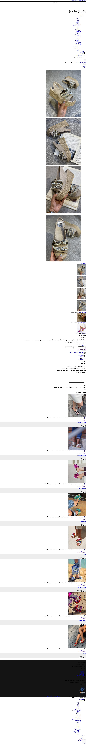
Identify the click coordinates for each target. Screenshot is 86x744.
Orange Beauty (82, 620)
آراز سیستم (49, 696)
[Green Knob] (77, 515)
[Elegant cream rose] (77, 449)
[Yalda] (77, 647)
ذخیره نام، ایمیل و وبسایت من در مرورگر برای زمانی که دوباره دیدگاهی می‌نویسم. (69, 387)
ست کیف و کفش (78, 43)
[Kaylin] (77, 548)
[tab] (80, 355)
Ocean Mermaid (82, 587)
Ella (78, 19)
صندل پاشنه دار (78, 24)
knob (82, 524)
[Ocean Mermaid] (77, 581)
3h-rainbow (83, 333)
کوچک (78, 39)
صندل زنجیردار (78, 32)
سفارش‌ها (82, 671)
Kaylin (84, 554)
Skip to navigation (74, 0)
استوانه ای (77, 40)
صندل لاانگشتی (78, 35)
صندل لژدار (79, 33)
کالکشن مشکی (78, 44)
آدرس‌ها (82, 673)
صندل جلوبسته (78, 30)
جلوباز (78, 26)
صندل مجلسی (78, 31)
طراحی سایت (57, 696)
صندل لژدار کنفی (75, 34)
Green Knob (83, 521)
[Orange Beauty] (77, 614)
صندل (80, 17)
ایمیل (84, 385)
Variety (77, 23)
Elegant (77, 18)
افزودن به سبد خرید (69, 346)
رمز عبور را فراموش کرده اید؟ (80, 62)
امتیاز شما (83, 372)
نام (85, 382)
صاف (83, 345)
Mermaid (77, 22)
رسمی (77, 37)
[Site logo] (78, 9)
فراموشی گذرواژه (80, 675)
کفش (82, 312)
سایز (85, 344)
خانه (85, 312)
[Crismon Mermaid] (77, 416)
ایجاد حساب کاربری (80, 55)
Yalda (84, 653)
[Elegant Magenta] (77, 482)
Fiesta (78, 20)
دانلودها (82, 672)
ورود (85, 59)
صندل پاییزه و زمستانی (76, 25)
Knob (78, 21)
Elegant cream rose (81, 455)
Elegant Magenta (82, 488)
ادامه (85, 64)
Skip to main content (82, 0)
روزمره (77, 41)
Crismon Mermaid (81, 422)
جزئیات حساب (81, 674)
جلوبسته (77, 27)
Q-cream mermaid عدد (80, 346)
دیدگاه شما (83, 380)
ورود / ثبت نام (81, 740)
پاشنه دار (77, 28)
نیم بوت (79, 42)
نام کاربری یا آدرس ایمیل (79, 57)
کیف (80, 36)
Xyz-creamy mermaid (82, 322)
